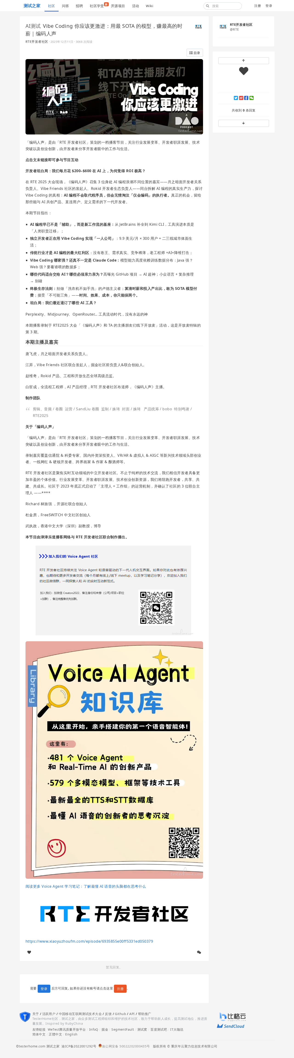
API (132, 1014)
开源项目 (118, 5)
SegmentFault (122, 1029)
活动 (135, 5)
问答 (65, 5)
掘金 (105, 1029)
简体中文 (39, 1034)
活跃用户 (49, 1014)
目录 (196, 53)
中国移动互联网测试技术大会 (80, 1014)
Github (120, 1014)
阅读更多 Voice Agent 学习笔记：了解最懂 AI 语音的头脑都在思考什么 (85, 886)
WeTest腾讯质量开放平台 (67, 1029)
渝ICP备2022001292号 (77, 1046)
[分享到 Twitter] (236, 98)
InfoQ (93, 1029)
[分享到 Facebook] (246, 98)
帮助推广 (144, 1014)
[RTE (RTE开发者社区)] (198, 26)
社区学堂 (98, 5)
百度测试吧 (158, 1029)
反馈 (108, 1014)
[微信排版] (199, 952)
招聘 (79, 5)
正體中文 (55, 1034)
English (71, 1034)
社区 (51, 5)
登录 (269, 5)
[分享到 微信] (251, 98)
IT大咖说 (176, 1029)
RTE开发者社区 (36, 41)
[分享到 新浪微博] (241, 98)
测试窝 (142, 1029)
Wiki (149, 5)
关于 (35, 1014)
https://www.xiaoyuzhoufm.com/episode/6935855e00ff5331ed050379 (89, 941)
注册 (257, 5)
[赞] (29, 952)
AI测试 (33, 25)
